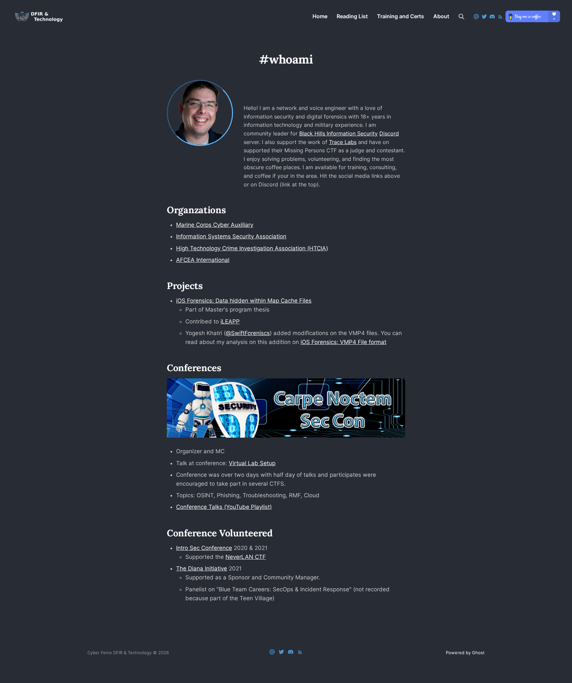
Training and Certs (400, 16)
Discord (389, 133)
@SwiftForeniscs (248, 333)
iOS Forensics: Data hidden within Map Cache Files (243, 300)
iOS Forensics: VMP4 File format (343, 342)
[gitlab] (279, 99)
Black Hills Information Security (338, 133)
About (441, 16)
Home (319, 16)
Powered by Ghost (465, 652)
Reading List (352, 16)
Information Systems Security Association (231, 236)
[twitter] (326, 99)
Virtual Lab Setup (252, 463)
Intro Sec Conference (204, 548)
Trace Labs (343, 142)
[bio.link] (255, 99)
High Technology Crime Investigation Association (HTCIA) (252, 248)
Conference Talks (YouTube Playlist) (224, 507)
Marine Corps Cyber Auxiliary (214, 224)
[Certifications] (348, 99)
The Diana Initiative (201, 568)
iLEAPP (230, 321)
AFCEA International (202, 260)
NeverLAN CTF (245, 557)
